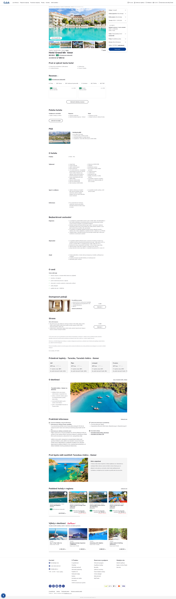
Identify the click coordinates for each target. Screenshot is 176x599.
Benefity (96, 567)
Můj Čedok (96, 578)
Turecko (62, 6)
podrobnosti (121, 45)
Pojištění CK (75, 571)
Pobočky (74, 565)
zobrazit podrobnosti (77, 308)
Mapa (66, 50)
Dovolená (51, 6)
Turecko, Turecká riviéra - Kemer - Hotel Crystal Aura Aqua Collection (117, 492)
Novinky (119, 567)
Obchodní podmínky (77, 569)
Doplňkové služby (98, 565)
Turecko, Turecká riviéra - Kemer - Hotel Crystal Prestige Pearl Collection (78, 492)
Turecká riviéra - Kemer (69, 6)
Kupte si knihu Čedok (122, 565)
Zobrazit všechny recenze (77, 102)
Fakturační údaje (76, 574)
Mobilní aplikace (121, 563)
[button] (3, 596)
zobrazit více (124, 488)
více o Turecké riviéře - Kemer (120, 379)
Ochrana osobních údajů (76, 591)
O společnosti (75, 563)
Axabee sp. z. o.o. (68, 593)
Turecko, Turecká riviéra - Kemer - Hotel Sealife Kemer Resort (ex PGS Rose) (97, 492)
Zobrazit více (124, 419)
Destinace (74, 580)
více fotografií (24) (56, 38)
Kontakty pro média (77, 578)
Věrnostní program (98, 563)
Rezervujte (117, 49)
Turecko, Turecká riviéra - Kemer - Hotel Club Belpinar (58, 492)
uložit (104, 50)
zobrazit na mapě (56, 120)
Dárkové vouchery (98, 569)
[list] (57, 76)
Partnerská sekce (65, 591)
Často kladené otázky (99, 571)
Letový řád (111, 35)
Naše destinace (56, 6)
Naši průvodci (97, 576)
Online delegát (97, 574)
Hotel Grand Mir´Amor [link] (78, 6)
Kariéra (73, 576)
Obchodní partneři (76, 567)
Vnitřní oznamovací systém (78, 582)
